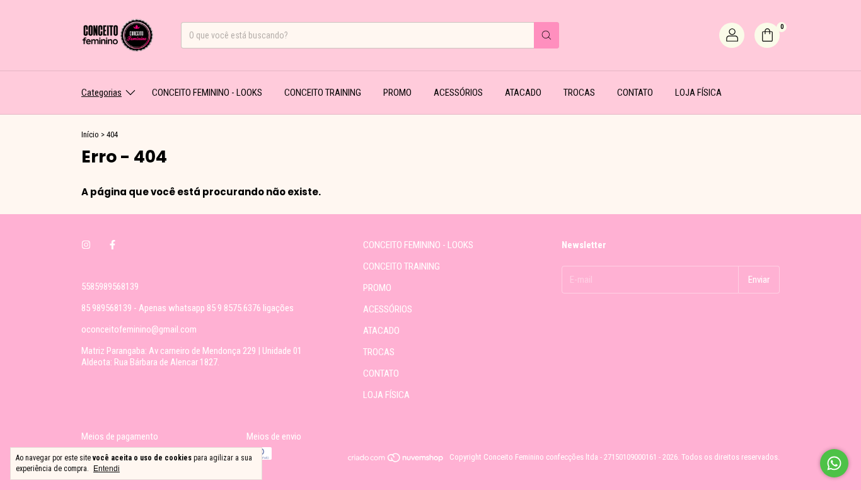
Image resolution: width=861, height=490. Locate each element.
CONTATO (635, 92)
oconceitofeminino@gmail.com (139, 329)
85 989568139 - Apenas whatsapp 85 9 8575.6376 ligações (187, 308)
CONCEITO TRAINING (322, 92)
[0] (767, 35)
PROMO (397, 92)
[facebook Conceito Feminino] (112, 245)
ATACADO (523, 92)
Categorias (101, 92)
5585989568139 (110, 286)
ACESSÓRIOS (458, 92)
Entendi (106, 468)
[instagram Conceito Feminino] (86, 245)
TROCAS (579, 92)
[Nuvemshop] (396, 460)
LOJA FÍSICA (698, 92)
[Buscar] (546, 35)
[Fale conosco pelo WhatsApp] (834, 463)
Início (90, 134)
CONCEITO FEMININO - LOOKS (207, 92)
